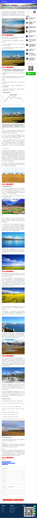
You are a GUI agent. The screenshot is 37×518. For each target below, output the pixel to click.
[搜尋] (34, 12)
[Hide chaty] (35, 516)
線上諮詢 (12, 512)
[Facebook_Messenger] (35, 509)
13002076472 (13, 509)
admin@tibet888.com (14, 507)
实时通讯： (4, 486)
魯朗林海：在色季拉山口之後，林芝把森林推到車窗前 (32, 40)
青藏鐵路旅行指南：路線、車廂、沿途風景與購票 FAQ (32, 31)
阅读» (29, 33)
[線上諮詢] (10, 512)
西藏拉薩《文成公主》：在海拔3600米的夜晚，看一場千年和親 (32, 54)
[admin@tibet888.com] (10, 507)
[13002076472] (10, 509)
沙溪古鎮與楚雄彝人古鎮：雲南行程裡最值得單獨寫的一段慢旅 (32, 45)
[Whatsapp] (35, 506)
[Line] (35, 511)
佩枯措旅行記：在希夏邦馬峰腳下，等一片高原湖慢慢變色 (32, 22)
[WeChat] (35, 514)
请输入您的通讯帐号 (11, 486)
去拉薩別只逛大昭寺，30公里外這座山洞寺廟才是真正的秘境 (32, 59)
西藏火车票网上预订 (5, 468)
